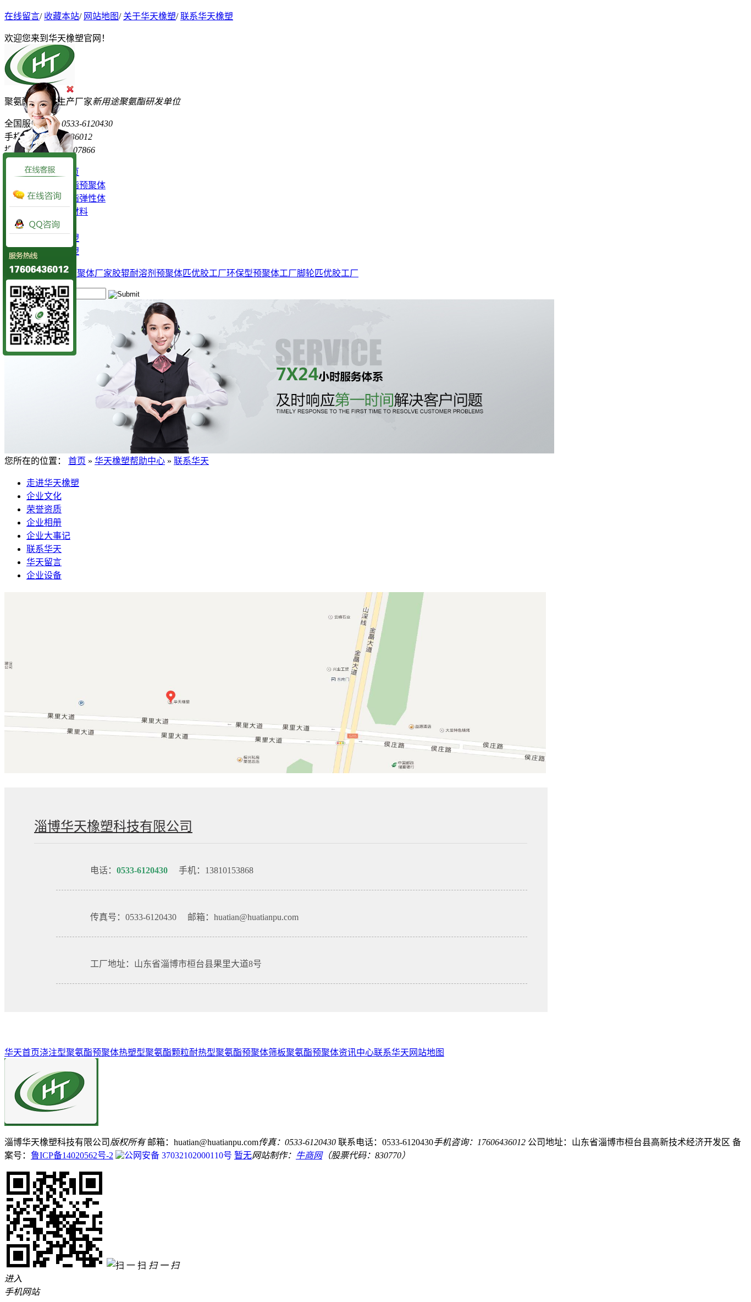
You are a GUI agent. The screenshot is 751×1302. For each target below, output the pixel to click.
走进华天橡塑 (52, 483)
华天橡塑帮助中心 (130, 461)
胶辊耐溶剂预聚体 (147, 273)
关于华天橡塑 (149, 16)
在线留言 (22, 16)
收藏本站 (61, 16)
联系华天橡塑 (206, 16)
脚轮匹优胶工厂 (327, 273)
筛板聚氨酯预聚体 (303, 1052)
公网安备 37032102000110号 (178, 1155)
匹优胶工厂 (205, 273)
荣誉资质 (44, 509)
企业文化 (44, 496)
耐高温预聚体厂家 (77, 273)
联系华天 (191, 461)
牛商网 (309, 1155)
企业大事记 (48, 535)
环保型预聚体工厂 (262, 273)
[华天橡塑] (51, 1123)
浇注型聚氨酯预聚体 (79, 1052)
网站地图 (101, 16)
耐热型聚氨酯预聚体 (228, 1052)
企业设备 (44, 575)
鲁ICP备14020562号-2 (72, 1155)
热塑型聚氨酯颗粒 (154, 1052)
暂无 (243, 1155)
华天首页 (22, 1052)
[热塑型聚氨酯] (279, 450)
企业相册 (44, 522)
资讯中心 (356, 1052)
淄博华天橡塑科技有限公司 (113, 826)
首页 (77, 461)
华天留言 (44, 562)
